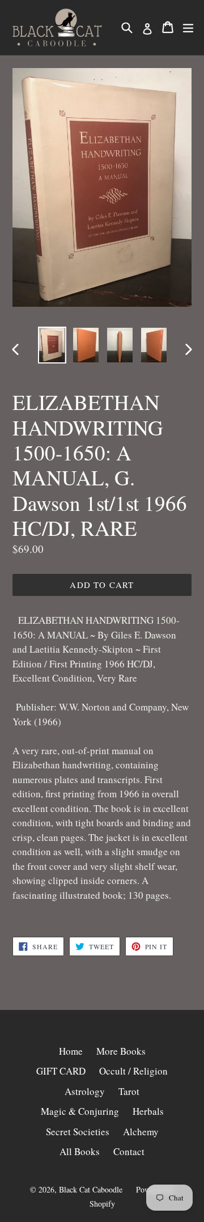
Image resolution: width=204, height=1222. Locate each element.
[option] (52, 345)
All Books (80, 1151)
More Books (121, 1051)
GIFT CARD (61, 1070)
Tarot (128, 1091)
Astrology (85, 1091)
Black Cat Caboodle (90, 1189)
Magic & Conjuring (80, 1111)
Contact (128, 1151)
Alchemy (141, 1131)
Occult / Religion (133, 1070)
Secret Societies (77, 1131)
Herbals (148, 1111)
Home (71, 1051)
